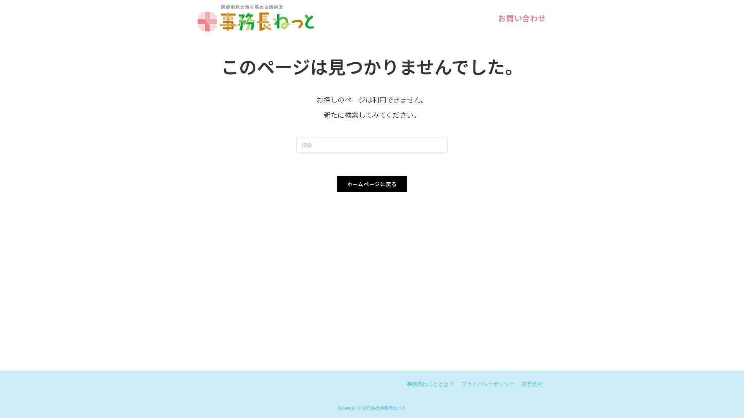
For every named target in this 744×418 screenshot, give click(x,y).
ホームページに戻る (372, 184)
